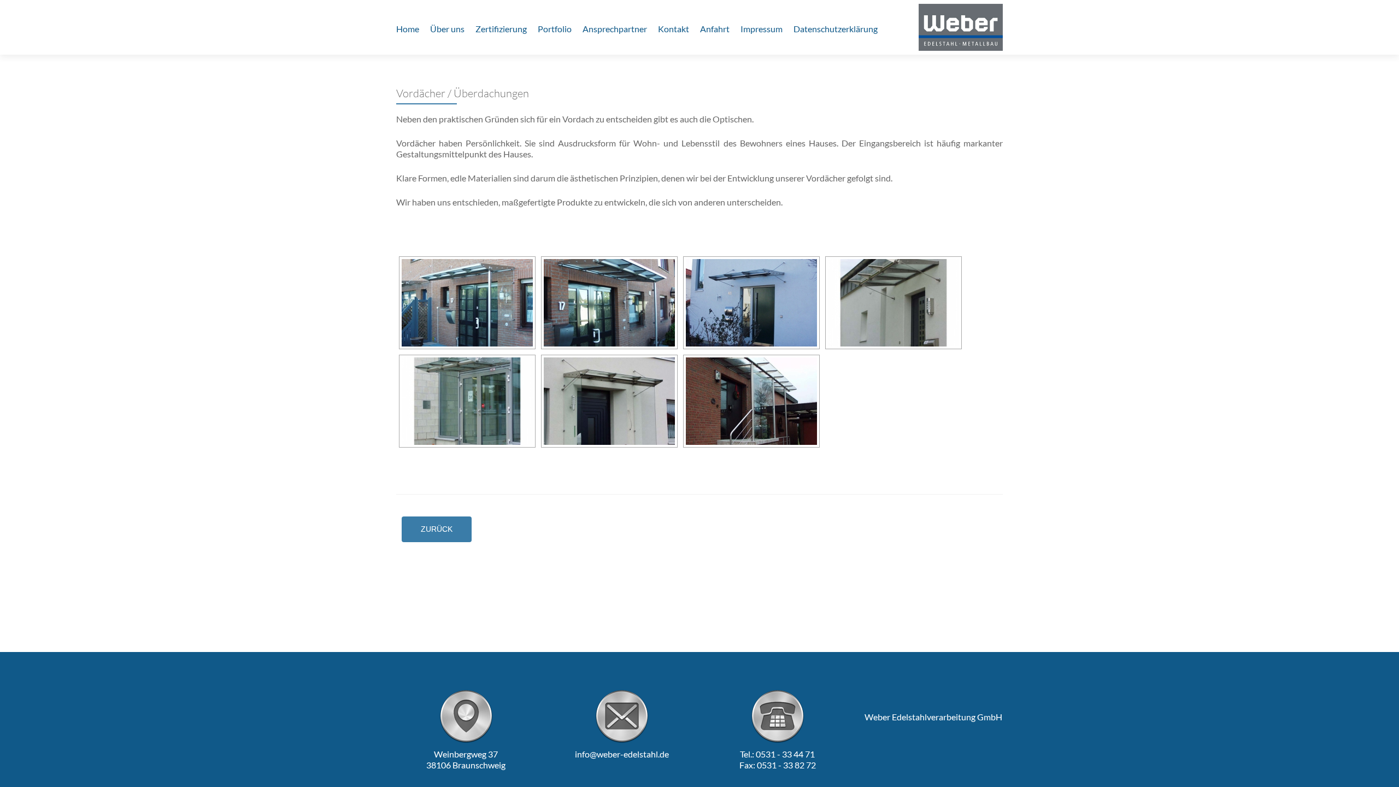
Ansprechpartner (615, 29)
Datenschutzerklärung (835, 29)
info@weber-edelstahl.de (622, 754)
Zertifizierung (501, 29)
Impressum (761, 29)
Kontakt (673, 29)
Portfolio (555, 29)
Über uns (447, 29)
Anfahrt (715, 29)
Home (407, 29)
